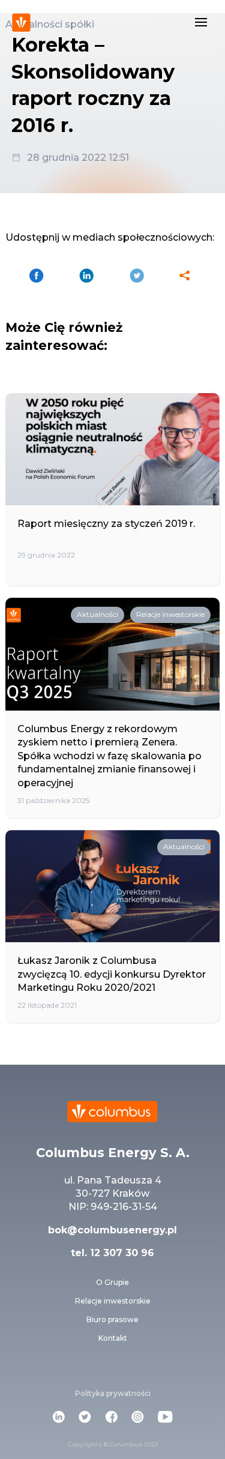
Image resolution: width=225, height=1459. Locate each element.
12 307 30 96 (120, 1253)
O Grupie (112, 1282)
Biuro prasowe (112, 1319)
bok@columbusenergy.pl (112, 1230)
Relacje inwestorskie (113, 1300)
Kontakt (112, 1338)
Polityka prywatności (113, 1393)
